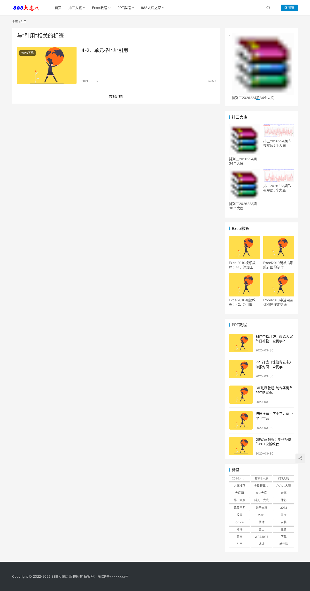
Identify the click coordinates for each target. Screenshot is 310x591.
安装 (284, 522)
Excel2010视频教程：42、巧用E (242, 302)
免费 (284, 529)
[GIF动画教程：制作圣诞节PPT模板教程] (241, 446)
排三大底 (75, 8)
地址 (261, 544)
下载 (284, 536)
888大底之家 (151, 8)
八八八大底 (283, 485)
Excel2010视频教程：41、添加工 (242, 265)
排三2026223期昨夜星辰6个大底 (277, 188)
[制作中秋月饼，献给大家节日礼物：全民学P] (241, 343)
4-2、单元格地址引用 (104, 50)
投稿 (290, 7)
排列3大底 (261, 478)
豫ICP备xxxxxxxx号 (113, 576)
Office (239, 522)
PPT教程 (124, 8)
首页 (58, 8)
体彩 (284, 500)
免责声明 (239, 507)
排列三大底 (261, 500)
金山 (261, 529)
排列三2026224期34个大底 (243, 161)
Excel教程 (99, 8)
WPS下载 (27, 53)
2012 (283, 507)
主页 (15, 21)
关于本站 (261, 507)
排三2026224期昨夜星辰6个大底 (277, 143)
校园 (239, 515)
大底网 (239, 493)
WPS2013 (261, 536)
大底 (284, 493)
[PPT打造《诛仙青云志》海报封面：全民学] (241, 369)
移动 (261, 522)
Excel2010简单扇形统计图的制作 (278, 265)
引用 (239, 544)
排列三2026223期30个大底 (243, 206)
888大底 (261, 493)
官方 (239, 536)
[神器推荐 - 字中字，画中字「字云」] (241, 420)
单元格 (283, 544)
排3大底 (283, 478)
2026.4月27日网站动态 (241, 478)
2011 (261, 515)
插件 (239, 529)
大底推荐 (239, 485)
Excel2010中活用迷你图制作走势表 (278, 302)
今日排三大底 (262, 485)
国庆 (284, 515)
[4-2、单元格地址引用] (47, 65)
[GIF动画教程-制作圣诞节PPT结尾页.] (241, 395)
